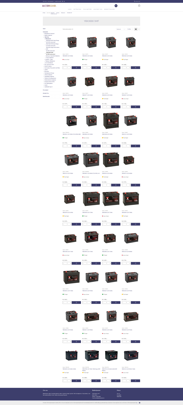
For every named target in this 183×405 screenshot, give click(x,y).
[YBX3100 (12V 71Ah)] (72, 238)
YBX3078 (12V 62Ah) (68, 212)
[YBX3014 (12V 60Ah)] (111, 160)
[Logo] (49, 6)
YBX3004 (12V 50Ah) (87, 134)
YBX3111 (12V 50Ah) (127, 134)
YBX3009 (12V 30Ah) (68, 55)
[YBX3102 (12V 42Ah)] (131, 42)
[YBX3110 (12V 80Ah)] (131, 238)
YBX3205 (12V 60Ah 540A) (69, 369)
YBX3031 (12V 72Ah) (68, 290)
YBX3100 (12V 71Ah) (68, 251)
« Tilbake (43, 12)
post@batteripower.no (99, 398)
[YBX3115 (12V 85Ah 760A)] (131, 355)
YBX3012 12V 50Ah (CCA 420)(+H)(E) (72, 134)
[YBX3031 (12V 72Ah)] (72, 277)
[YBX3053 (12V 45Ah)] (111, 81)
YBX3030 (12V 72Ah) (87, 212)
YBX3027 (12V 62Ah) (107, 290)
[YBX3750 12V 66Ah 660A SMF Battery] (111, 355)
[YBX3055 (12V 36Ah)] (111, 316)
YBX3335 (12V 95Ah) (87, 290)
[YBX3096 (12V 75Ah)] (91, 238)
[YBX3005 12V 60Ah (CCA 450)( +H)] (91, 160)
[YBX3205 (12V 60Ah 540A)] (72, 355)
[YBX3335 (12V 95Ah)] (91, 277)
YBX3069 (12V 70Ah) (127, 212)
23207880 (98, 396)
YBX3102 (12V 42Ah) (127, 55)
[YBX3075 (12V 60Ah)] (131, 160)
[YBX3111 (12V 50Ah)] (131, 121)
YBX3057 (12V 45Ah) (127, 95)
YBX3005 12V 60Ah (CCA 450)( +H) (91, 173)
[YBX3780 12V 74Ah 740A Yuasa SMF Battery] (91, 355)
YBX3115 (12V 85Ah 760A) (128, 369)
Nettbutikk (52, 12)
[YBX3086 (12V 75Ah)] (111, 238)
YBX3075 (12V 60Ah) (127, 173)
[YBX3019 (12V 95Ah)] (131, 316)
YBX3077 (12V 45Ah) (87, 95)
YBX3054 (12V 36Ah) (87, 55)
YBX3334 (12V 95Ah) (127, 290)
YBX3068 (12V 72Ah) (107, 212)
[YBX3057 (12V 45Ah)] (131, 81)
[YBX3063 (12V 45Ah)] (72, 316)
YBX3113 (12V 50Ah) (68, 173)
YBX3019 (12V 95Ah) (127, 329)
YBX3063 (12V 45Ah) (68, 329)
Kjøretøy (57, 12)
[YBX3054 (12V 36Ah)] (91, 42)
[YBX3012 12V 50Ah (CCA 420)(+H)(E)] (72, 121)
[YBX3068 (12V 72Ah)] (111, 199)
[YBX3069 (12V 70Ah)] (131, 199)
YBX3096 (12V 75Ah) (87, 251)
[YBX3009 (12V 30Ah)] (72, 42)
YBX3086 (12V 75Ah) (107, 251)
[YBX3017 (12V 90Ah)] (91, 316)
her (136, 402)
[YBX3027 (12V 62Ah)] (111, 277)
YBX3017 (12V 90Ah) (87, 329)
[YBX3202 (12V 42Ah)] (111, 42)
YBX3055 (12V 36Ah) (107, 329)
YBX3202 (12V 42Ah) (107, 55)
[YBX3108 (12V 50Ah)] (111, 120)
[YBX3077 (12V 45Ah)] (91, 81)
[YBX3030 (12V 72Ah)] (91, 199)
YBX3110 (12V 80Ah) (127, 251)
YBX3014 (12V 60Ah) (107, 173)
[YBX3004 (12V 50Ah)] (91, 121)
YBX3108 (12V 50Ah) (107, 134)
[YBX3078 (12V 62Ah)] (72, 199)
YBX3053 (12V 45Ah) (107, 95)
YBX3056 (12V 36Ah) (68, 95)
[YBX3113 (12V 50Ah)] (72, 160)
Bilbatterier (63, 12)
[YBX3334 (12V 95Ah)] (131, 277)
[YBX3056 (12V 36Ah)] (72, 81)
